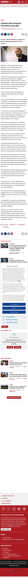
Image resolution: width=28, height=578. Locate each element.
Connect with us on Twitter (9, 509)
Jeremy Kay (12, 391)
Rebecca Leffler (14, 253)
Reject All (14, 308)
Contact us (5, 498)
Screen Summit (7, 537)
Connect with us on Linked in (14, 509)
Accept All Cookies (14, 312)
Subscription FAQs (14, 565)
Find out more (6, 529)
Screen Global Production (10, 554)
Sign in (7, 31)
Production (6, 227)
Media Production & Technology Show (13, 539)
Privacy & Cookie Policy (20, 561)
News (2, 20)
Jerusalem (5, 224)
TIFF (4, 6)
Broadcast (6, 548)
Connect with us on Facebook (3, 509)
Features (12, 243)
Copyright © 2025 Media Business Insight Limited (13, 563)
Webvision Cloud (18, 570)
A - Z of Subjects (6, 501)
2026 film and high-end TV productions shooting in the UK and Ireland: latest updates (18, 262)
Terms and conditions (6, 561)
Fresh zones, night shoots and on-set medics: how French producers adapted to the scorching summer (17, 248)
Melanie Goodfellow (8, 29)
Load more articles (14, 397)
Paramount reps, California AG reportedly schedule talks (17, 387)
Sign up (5, 326)
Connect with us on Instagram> (24, 509)
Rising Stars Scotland (16, 6)
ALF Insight (6, 552)
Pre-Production (21, 224)
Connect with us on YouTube (19, 509)
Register (17, 347)
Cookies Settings (14, 304)
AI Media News (7, 550)
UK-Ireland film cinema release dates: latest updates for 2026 (18, 375)
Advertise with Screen (8, 495)
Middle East (13, 224)
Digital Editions (6, 503)
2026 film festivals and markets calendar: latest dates (18, 363)
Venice (7, 6)
